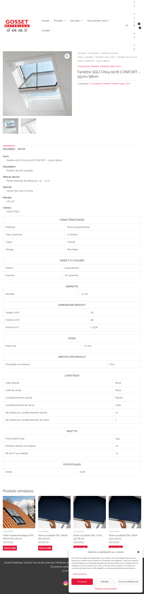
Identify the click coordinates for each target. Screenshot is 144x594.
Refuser (105, 581)
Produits (58, 20)
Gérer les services (80, 574)
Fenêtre (89, 57)
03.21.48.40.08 (134, 26)
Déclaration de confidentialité (106, 589)
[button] (138, 552)
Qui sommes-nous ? (98, 20)
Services (75, 20)
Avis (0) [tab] (21, 148)
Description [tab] (9, 148)
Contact (45, 30)
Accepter (82, 581)
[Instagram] (140, 28)
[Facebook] (139, 24)
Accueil (45, 20)
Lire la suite (10, 548)
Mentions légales (65, 562)
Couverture (93, 53)
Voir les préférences (128, 581)
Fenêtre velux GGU (105, 57)
